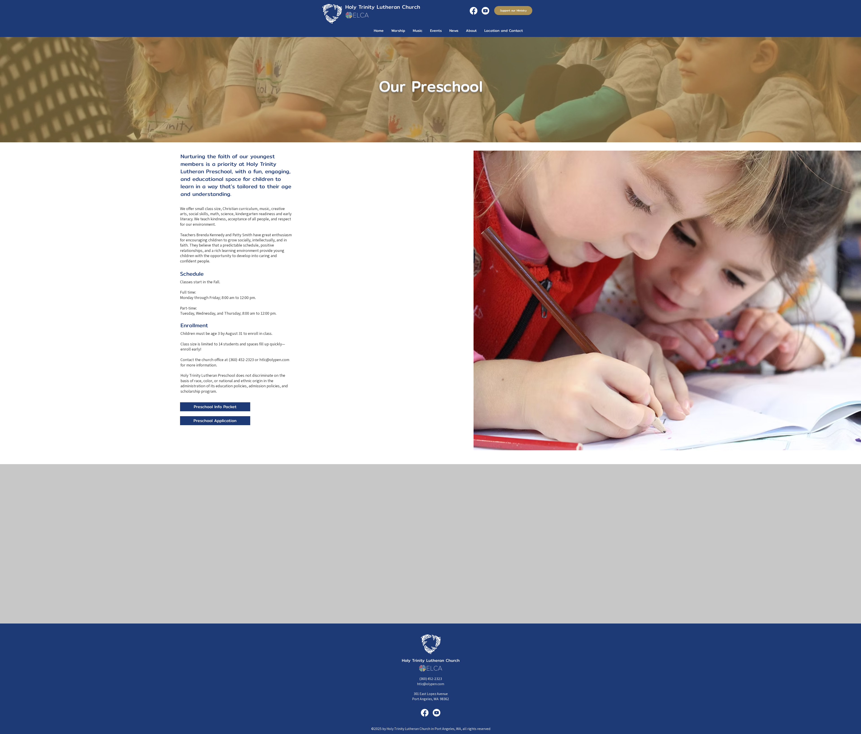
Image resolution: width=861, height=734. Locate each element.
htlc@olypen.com (430, 684)
